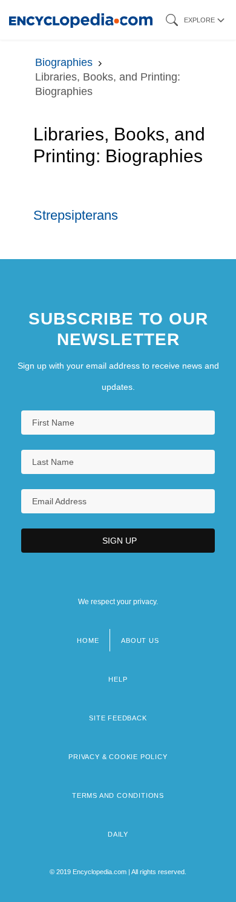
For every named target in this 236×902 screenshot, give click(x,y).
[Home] (80, 19)
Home (88, 640)
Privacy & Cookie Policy (117, 756)
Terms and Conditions (118, 795)
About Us (140, 640)
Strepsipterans (75, 215)
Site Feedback (117, 718)
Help (117, 679)
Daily (118, 834)
